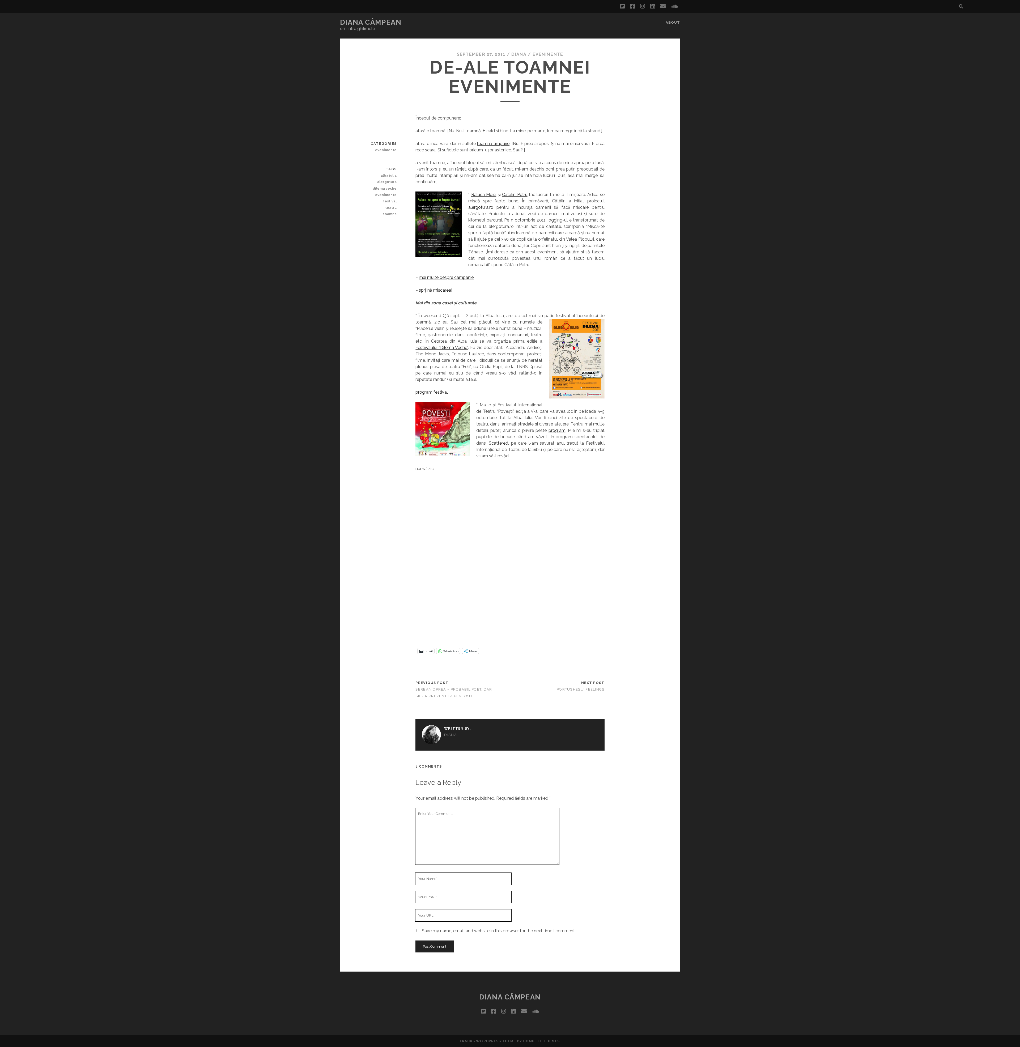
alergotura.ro (480, 207)
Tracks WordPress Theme (487, 1041)
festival (390, 201)
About (673, 22)
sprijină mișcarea (435, 290)
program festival (431, 392)
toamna (390, 214)
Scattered (498, 443)
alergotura (387, 182)
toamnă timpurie (493, 143)
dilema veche (385, 188)
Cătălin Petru (514, 194)
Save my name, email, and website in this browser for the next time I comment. (499, 930)
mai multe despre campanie (446, 277)
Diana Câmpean (370, 22)
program (557, 430)
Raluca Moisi (483, 194)
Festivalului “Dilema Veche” (441, 347)
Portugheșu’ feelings (581, 689)
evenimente (548, 54)
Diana (518, 54)
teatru (391, 208)
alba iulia (389, 175)
